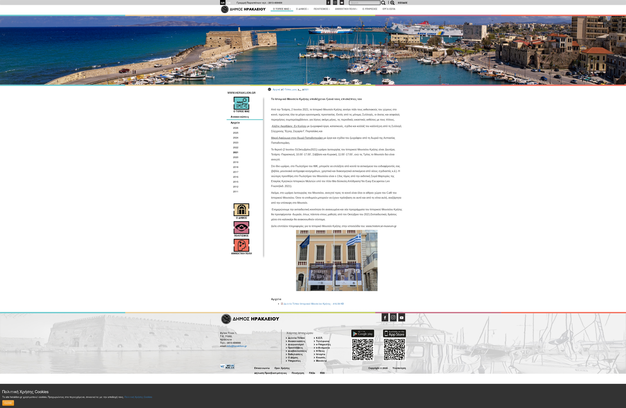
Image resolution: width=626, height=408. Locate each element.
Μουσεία (321, 360)
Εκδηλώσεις (295, 354)
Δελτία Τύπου (296, 337)
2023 (235, 142)
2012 (235, 186)
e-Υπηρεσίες (323, 344)
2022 (235, 147)
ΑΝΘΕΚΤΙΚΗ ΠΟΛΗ (345, 8)
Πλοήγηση (298, 372)
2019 (235, 162)
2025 (235, 132)
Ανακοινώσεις (240, 116)
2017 (235, 171)
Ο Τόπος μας (289, 89)
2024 (235, 137)
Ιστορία (320, 354)
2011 (235, 191)
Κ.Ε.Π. (319, 337)
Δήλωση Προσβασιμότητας (270, 372)
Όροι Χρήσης (282, 367)
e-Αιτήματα (323, 347)
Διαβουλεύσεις (297, 350)
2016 (235, 176)
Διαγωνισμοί (296, 344)
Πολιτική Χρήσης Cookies (138, 397)
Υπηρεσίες (294, 360)
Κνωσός (321, 357)
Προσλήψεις (295, 347)
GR (223, 3)
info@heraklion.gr (237, 346)
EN (229, 3)
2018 (235, 167)
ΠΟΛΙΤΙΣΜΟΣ (321, 8)
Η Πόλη (320, 350)
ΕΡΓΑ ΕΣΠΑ (389, 8)
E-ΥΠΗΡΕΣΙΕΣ (370, 8)
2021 (306, 89)
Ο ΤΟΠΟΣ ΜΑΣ (281, 8)
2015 (235, 181)
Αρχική (276, 89)
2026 (235, 127)
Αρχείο (235, 122)
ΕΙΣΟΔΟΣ (402, 2)
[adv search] (391, 2)
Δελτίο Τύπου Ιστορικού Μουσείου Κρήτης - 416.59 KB (314, 303)
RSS (322, 372)
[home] (245, 10)
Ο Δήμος (293, 357)
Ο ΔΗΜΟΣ (301, 8)
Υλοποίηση (399, 367)
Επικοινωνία (262, 367)
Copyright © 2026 (378, 367)
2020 (235, 157)
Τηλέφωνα (322, 341)
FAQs (312, 372)
